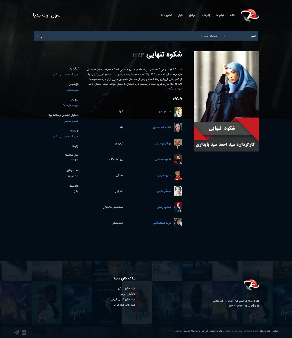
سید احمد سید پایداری (65, 74)
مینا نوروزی (164, 112)
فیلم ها (220, 15)
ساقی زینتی (164, 207)
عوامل (192, 15)
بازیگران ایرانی (127, 294)
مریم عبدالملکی (162, 223)
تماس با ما (166, 15)
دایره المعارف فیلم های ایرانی (241, 331)
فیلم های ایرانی (126, 288)
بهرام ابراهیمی (162, 143)
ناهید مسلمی (163, 159)
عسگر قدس (164, 191)
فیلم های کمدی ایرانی (123, 299)
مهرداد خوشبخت (69, 105)
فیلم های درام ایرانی (124, 305)
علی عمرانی (164, 175)
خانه (232, 15)
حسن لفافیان (71, 121)
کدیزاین (178, 331)
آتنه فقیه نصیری (161, 127)
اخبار (180, 15)
